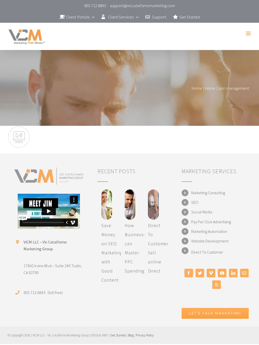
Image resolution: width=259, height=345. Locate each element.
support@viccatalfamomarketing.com (142, 5)
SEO (194, 202)
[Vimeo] (211, 273)
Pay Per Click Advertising (211, 221)
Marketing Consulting (208, 192)
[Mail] (244, 273)
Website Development (209, 240)
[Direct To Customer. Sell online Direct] (153, 204)
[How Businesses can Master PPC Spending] (130, 204)
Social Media (201, 211)
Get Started (118, 335)
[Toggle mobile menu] (248, 33)
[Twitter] (200, 273)
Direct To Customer (207, 252)
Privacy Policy (145, 335)
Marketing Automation (209, 231)
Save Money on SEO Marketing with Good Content (111, 253)
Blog (131, 335)
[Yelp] (216, 284)
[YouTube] (222, 273)
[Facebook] (188, 273)
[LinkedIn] (233, 273)
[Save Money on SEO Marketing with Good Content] (106, 204)
